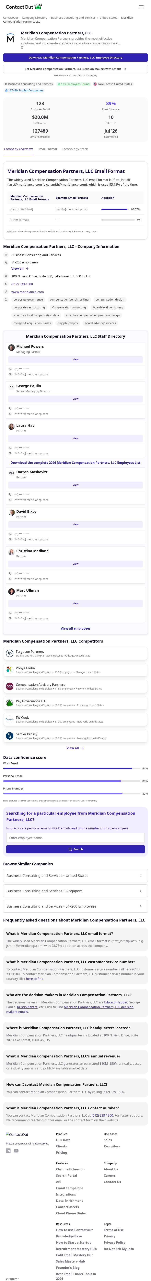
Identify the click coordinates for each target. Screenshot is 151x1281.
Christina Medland (32, 551)
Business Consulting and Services (73, 17)
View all (73, 748)
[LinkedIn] (22, 47)
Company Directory (34, 17)
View (75, 359)
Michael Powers (30, 346)
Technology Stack (75, 149)
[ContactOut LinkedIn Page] (8, 1212)
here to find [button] (34, 979)
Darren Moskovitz (32, 472)
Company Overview (18, 149)
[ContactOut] (25, 6)
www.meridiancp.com (27, 292)
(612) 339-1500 (22, 284)
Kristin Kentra (27, 1007)
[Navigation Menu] (141, 6)
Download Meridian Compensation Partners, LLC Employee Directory (75, 57)
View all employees (75, 628)
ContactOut (10, 17)
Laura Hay (25, 425)
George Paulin (28, 386)
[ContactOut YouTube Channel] (16, 1212)
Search (78, 849)
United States (108, 17)
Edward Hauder (115, 1002)
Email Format (47, 149)
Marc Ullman (27, 590)
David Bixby (26, 511)
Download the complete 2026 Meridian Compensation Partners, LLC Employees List (75, 462)
